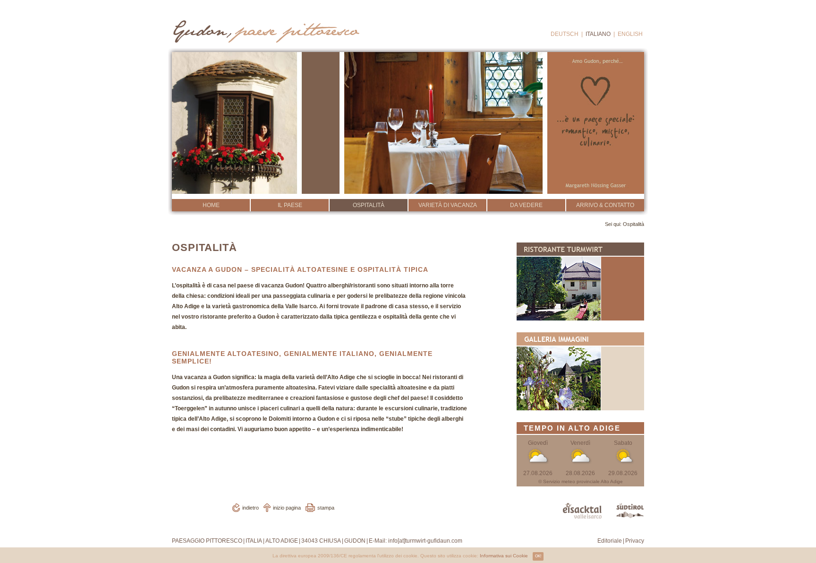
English (630, 34)
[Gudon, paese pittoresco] (265, 29)
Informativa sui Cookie (504, 555)
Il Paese (290, 205)
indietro (250, 508)
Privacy (634, 540)
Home (211, 205)
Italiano (598, 34)
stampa (325, 508)
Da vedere (526, 205)
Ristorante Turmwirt (580, 281)
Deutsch (564, 34)
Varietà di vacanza (447, 205)
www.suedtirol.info (630, 511)
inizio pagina (287, 508)
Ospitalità (368, 205)
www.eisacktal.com (582, 511)
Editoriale (609, 540)
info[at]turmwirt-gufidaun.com (425, 540)
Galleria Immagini (580, 371)
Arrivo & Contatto (605, 205)
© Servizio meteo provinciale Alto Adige (580, 481)
